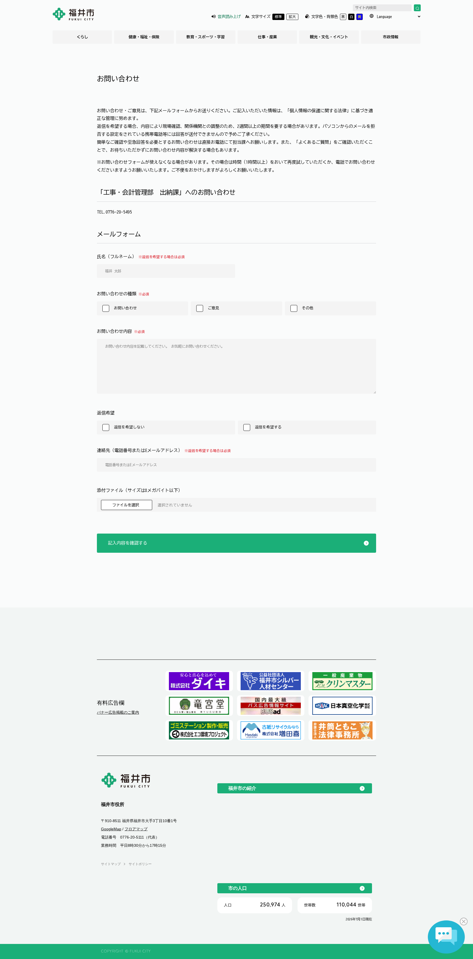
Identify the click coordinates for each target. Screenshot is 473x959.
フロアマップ (136, 829)
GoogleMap (111, 829)
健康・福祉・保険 (144, 37)
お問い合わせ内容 (121, 331)
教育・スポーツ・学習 (205, 37)
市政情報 (390, 37)
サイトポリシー (140, 864)
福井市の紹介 (242, 788)
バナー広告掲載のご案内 (118, 712)
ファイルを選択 (126, 505)
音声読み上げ (229, 17)
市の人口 (237, 888)
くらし (82, 37)
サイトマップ (111, 864)
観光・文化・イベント (329, 37)
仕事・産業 (267, 37)
